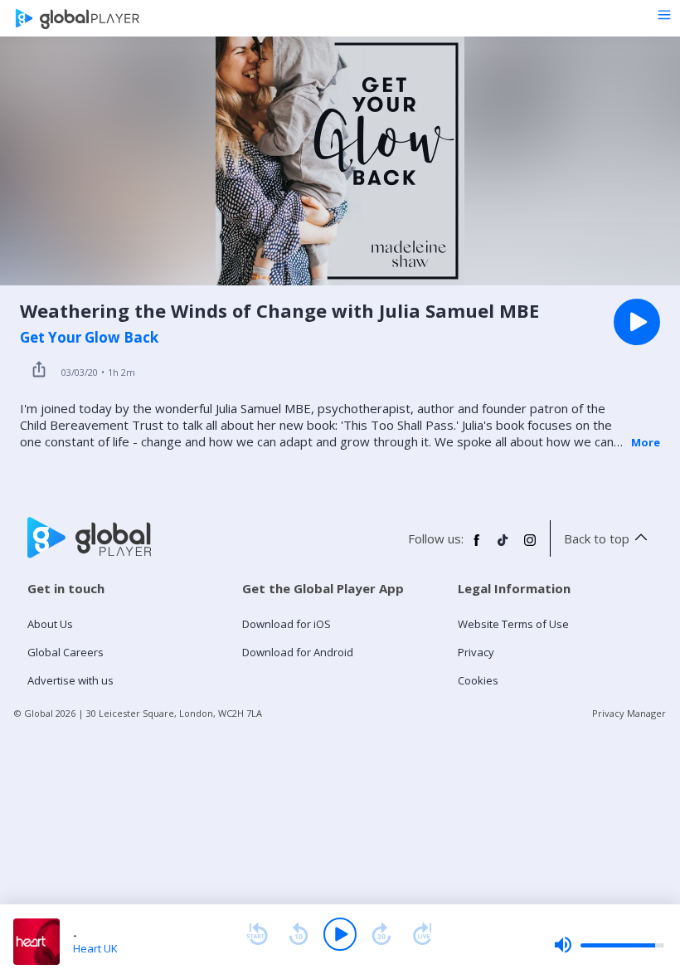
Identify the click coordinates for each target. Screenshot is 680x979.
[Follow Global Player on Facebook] (476, 546)
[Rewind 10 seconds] (298, 934)
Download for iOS (286, 623)
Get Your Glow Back (89, 338)
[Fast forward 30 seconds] (381, 934)
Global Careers (65, 652)
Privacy (476, 652)
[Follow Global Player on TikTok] (503, 546)
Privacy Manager (629, 713)
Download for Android (297, 652)
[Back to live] (423, 934)
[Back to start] (257, 934)
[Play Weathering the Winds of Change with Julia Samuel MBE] (637, 322)
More (645, 442)
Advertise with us (70, 680)
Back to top (596, 538)
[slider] (609, 945)
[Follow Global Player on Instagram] (530, 546)
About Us (50, 623)
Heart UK (95, 948)
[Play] (340, 934)
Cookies (478, 680)
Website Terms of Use (513, 623)
